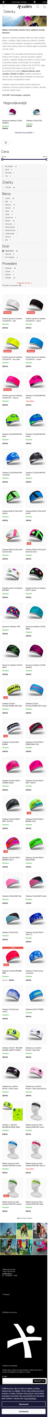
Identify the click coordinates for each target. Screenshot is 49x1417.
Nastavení (23, 1404)
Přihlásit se (39, 1381)
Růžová (10, 205)
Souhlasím (23, 1411)
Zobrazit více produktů (23, 133)
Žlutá (9, 211)
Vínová (9, 237)
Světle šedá (11, 234)
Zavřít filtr (5, 142)
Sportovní (11, 251)
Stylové (9, 254)
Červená (10, 224)
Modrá (10, 221)
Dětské (9, 274)
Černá (9, 198)
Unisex (9, 271)
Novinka (9, 173)
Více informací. (30, 1398)
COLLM (10, 187)
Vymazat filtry (23, 283)
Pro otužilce (11, 257)
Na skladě (11, 166)
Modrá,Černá (11, 230)
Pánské (10, 278)
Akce (8, 169)
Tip (8, 176)
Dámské (10, 268)
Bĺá (8, 240)
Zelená (10, 208)
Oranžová (10, 217)
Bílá (8, 201)
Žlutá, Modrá (11, 227)
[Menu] (3, 6)
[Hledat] (37, 6)
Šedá (9, 214)
